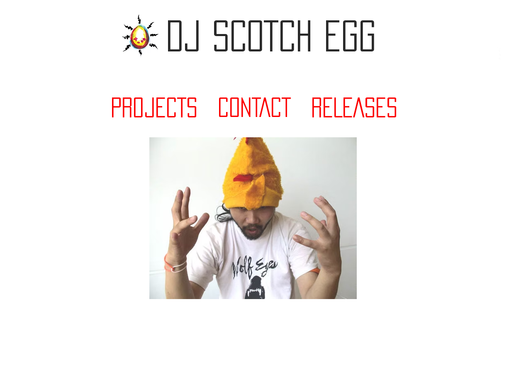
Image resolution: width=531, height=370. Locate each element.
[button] (491, 54)
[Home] (140, 35)
